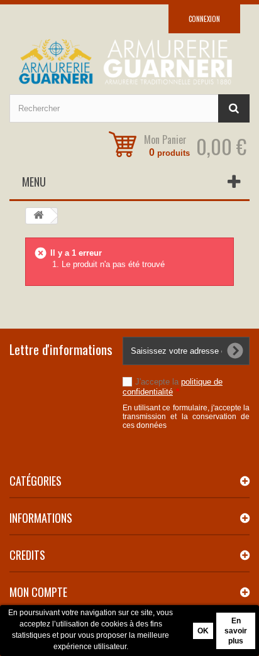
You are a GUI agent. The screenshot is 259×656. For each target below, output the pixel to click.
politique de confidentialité (173, 386)
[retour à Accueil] (38, 216)
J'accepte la (173, 386)
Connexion (204, 19)
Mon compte (38, 592)
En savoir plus (235, 630)
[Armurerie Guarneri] (129, 61)
